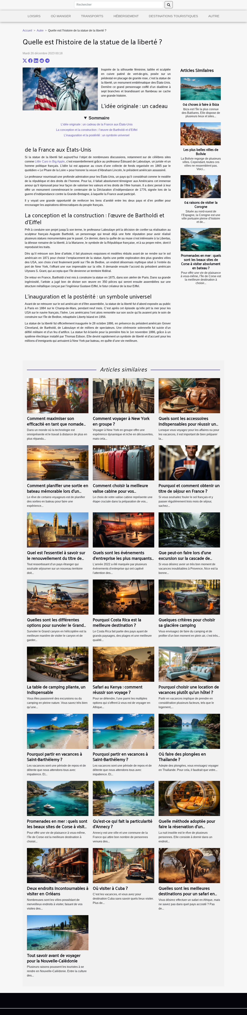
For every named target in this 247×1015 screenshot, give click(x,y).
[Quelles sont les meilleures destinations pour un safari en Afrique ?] (189, 865)
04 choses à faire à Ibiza (201, 104)
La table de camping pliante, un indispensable (56, 689)
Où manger (61, 16)
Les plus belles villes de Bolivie (200, 151)
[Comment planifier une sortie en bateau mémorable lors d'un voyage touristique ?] (57, 462)
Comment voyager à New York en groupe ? (121, 421)
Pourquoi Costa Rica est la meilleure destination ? (117, 622)
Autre (213, 16)
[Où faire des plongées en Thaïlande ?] (189, 731)
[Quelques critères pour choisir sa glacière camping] (189, 596)
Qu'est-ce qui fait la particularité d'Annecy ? (122, 823)
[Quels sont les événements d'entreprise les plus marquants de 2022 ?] (123, 529)
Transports (92, 16)
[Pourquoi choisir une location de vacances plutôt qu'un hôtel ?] (189, 663)
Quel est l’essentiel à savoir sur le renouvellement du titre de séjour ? (56, 557)
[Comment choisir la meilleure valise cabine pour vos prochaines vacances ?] (123, 462)
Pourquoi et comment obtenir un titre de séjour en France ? (189, 488)
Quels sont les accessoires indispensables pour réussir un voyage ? (187, 423)
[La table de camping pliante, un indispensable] (57, 663)
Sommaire (99, 117)
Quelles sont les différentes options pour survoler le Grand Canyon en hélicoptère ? (55, 625)
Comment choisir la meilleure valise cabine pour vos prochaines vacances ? (120, 490)
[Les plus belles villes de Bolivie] (200, 133)
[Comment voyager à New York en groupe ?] (123, 395)
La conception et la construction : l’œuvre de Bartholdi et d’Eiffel (96, 129)
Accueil (27, 30)
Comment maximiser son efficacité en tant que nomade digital (55, 423)
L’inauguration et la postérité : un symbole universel (96, 135)
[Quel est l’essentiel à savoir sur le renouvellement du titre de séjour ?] (57, 529)
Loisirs (34, 16)
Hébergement (126, 16)
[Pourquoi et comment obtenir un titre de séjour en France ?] (189, 462)
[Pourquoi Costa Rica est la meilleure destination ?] (123, 596)
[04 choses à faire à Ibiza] (200, 88)
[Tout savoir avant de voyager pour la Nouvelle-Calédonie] (57, 932)
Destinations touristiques (173, 16)
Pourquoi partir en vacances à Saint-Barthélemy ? (54, 756)
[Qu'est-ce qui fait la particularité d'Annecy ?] (123, 798)
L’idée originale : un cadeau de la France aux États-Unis (97, 124)
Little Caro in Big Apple (50, 161)
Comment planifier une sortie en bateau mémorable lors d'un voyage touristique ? (57, 490)
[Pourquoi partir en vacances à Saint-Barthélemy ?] (57, 731)
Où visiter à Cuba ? (110, 888)
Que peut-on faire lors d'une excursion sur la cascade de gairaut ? (185, 557)
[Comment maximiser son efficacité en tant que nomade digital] (57, 395)
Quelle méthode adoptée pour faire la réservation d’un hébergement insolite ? (187, 826)
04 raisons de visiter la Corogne (201, 204)
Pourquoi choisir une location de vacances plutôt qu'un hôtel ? (189, 689)
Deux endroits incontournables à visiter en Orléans (57, 890)
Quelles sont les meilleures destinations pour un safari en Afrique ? (187, 893)
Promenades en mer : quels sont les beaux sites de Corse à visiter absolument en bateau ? (201, 261)
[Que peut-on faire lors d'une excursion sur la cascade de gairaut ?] (189, 529)
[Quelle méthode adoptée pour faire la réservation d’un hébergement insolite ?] (189, 798)
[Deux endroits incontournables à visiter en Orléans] (57, 865)
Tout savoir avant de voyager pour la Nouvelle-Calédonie (53, 958)
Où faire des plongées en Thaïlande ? (182, 756)
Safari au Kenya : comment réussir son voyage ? (117, 689)
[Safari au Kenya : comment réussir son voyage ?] (123, 663)
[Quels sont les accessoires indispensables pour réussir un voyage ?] (189, 395)
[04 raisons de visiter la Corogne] (200, 186)
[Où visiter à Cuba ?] (123, 865)
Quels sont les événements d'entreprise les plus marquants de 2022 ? (122, 557)
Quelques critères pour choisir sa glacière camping (187, 622)
